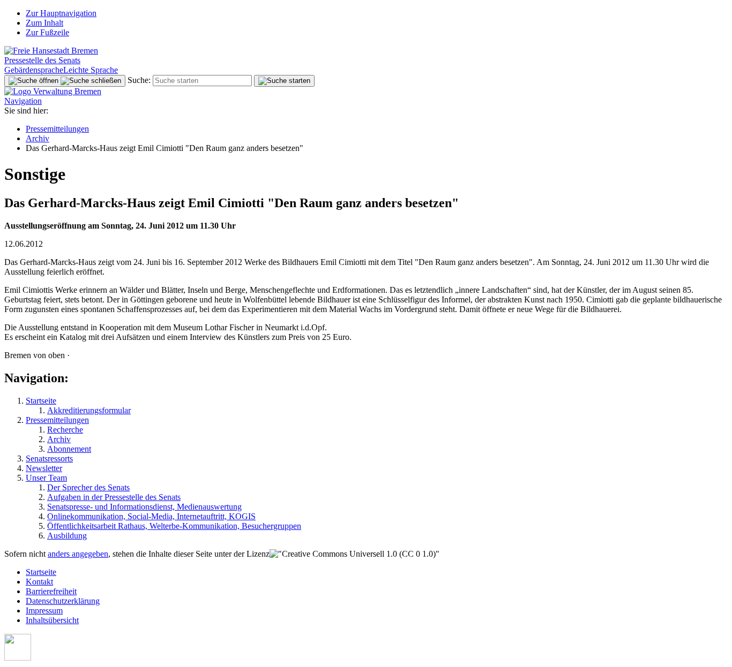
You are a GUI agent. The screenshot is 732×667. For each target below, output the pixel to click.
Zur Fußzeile (47, 32)
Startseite (41, 400)
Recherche (65, 429)
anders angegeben (78, 553)
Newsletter (44, 468)
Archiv (37, 138)
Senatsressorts (49, 458)
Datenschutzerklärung (63, 600)
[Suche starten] (284, 81)
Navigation (23, 100)
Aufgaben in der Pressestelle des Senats (114, 497)
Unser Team (46, 477)
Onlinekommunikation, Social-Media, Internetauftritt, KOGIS (151, 516)
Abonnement (69, 448)
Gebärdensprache (33, 69)
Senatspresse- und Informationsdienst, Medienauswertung (144, 506)
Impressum (44, 610)
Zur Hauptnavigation (61, 13)
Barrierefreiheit (51, 591)
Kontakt (39, 581)
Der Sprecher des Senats (88, 487)
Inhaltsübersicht (52, 620)
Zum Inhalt (44, 22)
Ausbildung (67, 535)
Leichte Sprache (90, 69)
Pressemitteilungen (57, 128)
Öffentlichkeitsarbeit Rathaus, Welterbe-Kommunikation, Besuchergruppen (174, 525)
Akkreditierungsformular (89, 410)
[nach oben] (17, 657)
